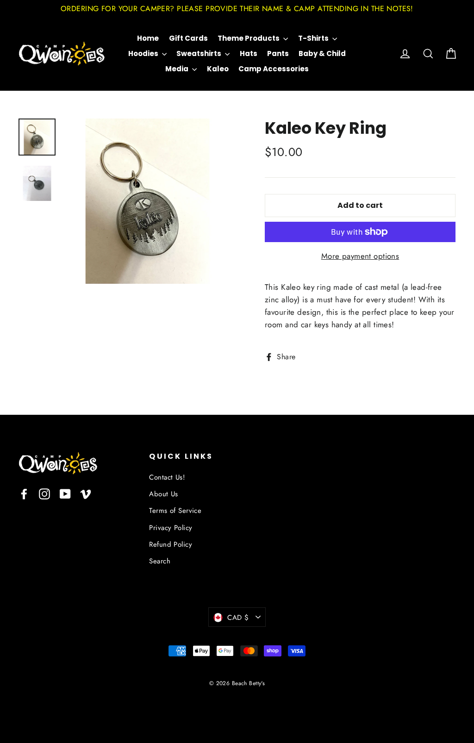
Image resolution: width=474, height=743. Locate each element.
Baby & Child (322, 53)
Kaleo (218, 69)
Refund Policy (170, 544)
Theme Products (249, 38)
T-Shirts (314, 38)
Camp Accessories (273, 69)
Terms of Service (175, 511)
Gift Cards (188, 38)
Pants (278, 53)
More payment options (360, 256)
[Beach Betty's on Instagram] (44, 493)
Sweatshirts (199, 53)
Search (159, 561)
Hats (248, 53)
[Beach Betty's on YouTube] (65, 493)
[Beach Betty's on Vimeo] (85, 493)
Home (148, 38)
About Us (163, 494)
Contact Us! (167, 477)
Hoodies (144, 53)
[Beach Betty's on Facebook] (24, 493)
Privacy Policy (170, 528)
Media (177, 69)
